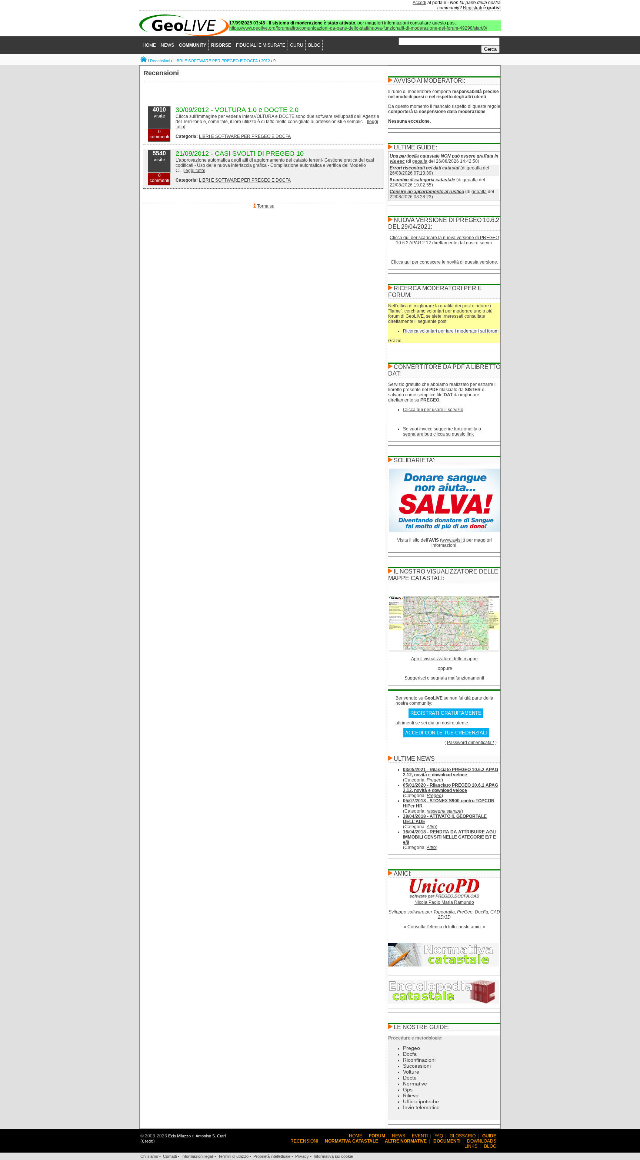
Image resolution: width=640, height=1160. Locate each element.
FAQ (438, 1135)
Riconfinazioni (419, 1060)
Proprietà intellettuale (271, 1156)
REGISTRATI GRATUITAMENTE (445, 713)
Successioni (417, 1066)
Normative (415, 1084)
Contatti (170, 1156)
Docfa (410, 1054)
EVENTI (420, 1135)
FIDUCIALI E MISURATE (260, 45)
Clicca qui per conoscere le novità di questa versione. (444, 262)
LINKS (470, 1146)
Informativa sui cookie (333, 1156)
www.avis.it (452, 540)
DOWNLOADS (481, 1141)
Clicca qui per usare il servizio (433, 409)
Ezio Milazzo (179, 1136)
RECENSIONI (304, 1141)
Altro (431, 826)
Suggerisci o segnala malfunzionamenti (444, 678)
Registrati (472, 7)
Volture (411, 1072)
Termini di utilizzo (233, 1156)
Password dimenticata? (470, 742)
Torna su (265, 206)
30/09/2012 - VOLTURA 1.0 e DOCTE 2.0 (237, 109)
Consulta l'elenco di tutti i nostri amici (444, 926)
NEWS (167, 45)
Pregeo (434, 780)
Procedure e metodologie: (415, 1038)
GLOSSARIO (463, 1135)
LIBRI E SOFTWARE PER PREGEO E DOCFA (215, 61)
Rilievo (411, 1095)
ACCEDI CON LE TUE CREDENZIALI (446, 733)
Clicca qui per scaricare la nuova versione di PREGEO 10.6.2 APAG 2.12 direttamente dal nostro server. (444, 240)
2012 (265, 61)
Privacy (302, 1156)
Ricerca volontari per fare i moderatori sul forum (451, 331)
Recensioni (160, 61)
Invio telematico (421, 1107)
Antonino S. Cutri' (211, 1136)
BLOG (314, 45)
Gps (408, 1090)
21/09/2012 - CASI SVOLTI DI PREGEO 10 (240, 153)
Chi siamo (149, 1156)
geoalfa (419, 161)
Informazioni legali (197, 1156)
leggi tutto (194, 170)
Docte (410, 1078)
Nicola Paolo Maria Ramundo (444, 902)
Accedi (419, 2)
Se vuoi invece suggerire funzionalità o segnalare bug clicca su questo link (442, 431)
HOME (149, 45)
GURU (296, 45)
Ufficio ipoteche (421, 1101)
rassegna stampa (444, 811)
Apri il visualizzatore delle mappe (444, 658)
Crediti (147, 1141)
